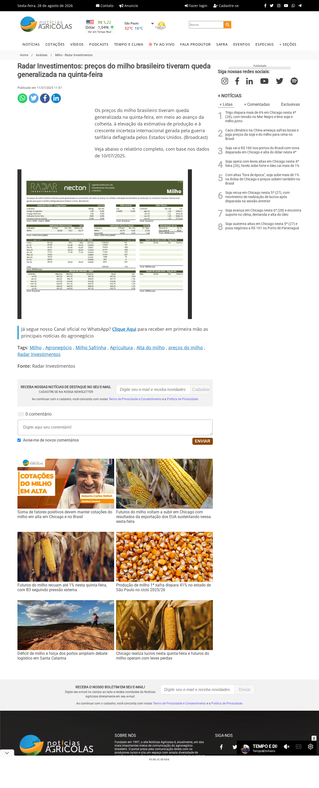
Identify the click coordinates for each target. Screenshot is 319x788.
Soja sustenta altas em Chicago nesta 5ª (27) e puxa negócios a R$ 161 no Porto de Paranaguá (262, 226)
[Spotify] (294, 81)
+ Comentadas (257, 104)
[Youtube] (284, 5)
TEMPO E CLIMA (128, 44)
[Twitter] (270, 5)
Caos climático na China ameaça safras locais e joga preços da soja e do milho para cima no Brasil (262, 134)
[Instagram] (277, 5)
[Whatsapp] (292, 5)
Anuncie (130, 5)
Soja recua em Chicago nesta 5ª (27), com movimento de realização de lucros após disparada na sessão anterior (257, 197)
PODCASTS (98, 44)
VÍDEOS (77, 44)
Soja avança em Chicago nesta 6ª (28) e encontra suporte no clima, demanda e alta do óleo (263, 212)
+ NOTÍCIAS (229, 95)
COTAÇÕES (55, 44)
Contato (106, 5)
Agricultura (121, 347)
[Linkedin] (56, 98)
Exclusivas (290, 104)
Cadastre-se (228, 5)
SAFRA (222, 44)
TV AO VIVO (164, 44)
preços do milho (185, 347)
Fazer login (197, 5)
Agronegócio (58, 347)
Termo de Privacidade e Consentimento (135, 399)
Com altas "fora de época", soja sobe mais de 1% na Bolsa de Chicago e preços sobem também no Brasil (262, 179)
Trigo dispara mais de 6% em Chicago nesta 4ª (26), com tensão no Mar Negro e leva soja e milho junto (260, 117)
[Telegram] (299, 5)
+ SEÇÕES (288, 44)
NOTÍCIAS (31, 44)
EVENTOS (241, 44)
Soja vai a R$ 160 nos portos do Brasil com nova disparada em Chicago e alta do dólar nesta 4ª (262, 150)
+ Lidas (226, 104)
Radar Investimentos (39, 354)
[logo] (61, 746)
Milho (36, 347)
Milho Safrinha (91, 347)
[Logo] (46, 24)
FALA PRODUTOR (195, 44)
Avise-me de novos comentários (51, 440)
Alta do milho (151, 347)
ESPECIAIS (264, 44)
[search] (227, 24)
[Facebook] (264, 5)
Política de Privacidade (182, 399)
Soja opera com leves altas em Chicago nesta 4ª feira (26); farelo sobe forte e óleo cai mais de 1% (262, 163)
